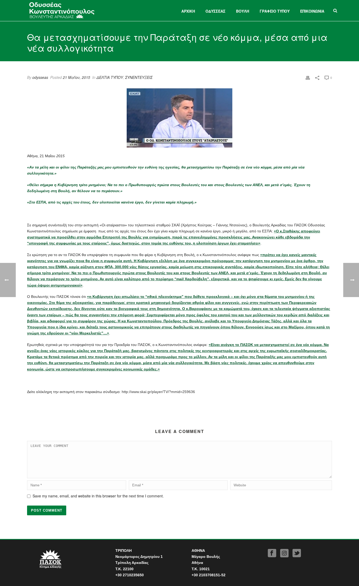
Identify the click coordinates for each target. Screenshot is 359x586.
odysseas (40, 77)
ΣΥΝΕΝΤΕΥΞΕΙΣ (138, 77)
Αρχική (188, 11)
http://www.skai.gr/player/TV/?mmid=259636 (158, 392)
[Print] (308, 77)
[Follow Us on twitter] (297, 553)
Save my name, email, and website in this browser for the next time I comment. (98, 495)
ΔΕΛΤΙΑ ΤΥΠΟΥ (109, 77)
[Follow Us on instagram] (284, 553)
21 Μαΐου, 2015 (76, 77)
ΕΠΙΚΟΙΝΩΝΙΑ (312, 11)
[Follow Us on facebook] (272, 553)
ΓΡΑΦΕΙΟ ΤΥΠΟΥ (275, 11)
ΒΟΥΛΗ (242, 11)
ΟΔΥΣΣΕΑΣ (215, 11)
